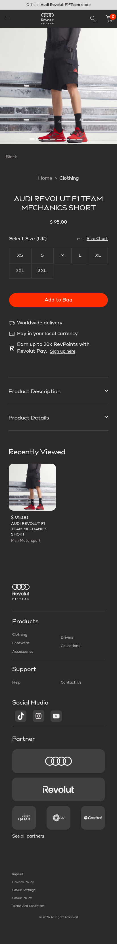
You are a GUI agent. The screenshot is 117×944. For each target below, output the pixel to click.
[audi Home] (47, 18)
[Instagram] (38, 716)
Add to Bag (58, 300)
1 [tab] (32, 137)
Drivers (67, 637)
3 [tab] (46, 137)
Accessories (23, 651)
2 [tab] (39, 137)
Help (16, 682)
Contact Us (71, 682)
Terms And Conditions (28, 906)
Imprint (17, 874)
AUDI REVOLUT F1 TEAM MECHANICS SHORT (29, 529)
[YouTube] (56, 716)
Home (45, 178)
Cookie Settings (23, 890)
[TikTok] (20, 716)
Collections (70, 646)
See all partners (28, 836)
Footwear (20, 643)
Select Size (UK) (28, 239)
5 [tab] (59, 137)
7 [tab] (73, 137)
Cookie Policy (22, 898)
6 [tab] (66, 137)
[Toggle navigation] (8, 17)
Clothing (69, 178)
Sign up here (62, 352)
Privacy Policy (23, 882)
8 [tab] (80, 137)
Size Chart (97, 239)
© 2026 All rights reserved (58, 917)
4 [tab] (53, 137)
